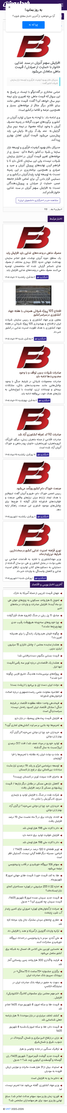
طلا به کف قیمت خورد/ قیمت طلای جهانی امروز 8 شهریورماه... (34, 877)
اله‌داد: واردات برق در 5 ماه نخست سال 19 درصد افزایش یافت (35, 819)
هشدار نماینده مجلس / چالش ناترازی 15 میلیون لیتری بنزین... (35, 647)
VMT (8, 1109)
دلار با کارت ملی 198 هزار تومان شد (41, 828)
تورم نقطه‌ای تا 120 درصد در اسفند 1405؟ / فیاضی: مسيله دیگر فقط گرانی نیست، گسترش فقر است (35, 853)
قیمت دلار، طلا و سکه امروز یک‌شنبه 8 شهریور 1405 (35, 1029)
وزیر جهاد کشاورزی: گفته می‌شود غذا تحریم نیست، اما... (33, 1087)
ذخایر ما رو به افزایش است (45, 1078)
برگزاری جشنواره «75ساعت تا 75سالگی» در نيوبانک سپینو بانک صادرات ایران (38, 973)
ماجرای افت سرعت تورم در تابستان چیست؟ (36, 777)
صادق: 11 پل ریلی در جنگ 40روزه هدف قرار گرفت (33, 615)
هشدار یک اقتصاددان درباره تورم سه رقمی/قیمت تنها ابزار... (34, 665)
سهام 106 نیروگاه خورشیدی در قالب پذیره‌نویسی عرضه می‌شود (35, 866)
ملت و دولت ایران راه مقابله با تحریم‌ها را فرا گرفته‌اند (37, 756)
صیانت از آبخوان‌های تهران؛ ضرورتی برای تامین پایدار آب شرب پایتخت (33, 911)
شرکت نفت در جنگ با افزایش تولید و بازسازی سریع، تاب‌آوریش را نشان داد (36, 797)
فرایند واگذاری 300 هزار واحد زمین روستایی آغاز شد (35, 962)
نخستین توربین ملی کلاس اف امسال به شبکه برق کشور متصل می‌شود (33, 951)
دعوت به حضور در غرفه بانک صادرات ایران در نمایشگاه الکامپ (37, 984)
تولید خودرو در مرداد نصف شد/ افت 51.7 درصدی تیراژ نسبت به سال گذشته (35, 745)
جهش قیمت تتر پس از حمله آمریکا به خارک (36, 593)
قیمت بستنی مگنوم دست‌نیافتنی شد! (38, 656)
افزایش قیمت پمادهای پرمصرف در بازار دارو (37, 718)
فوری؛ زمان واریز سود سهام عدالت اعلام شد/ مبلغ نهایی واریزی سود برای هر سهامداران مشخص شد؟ (33, 1098)
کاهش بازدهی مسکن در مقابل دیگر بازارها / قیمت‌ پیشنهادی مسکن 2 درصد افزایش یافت (34, 786)
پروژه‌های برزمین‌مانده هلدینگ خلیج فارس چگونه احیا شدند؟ (34, 676)
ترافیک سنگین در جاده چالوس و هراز (39, 1049)
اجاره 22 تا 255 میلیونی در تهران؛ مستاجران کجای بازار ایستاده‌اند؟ (34, 888)
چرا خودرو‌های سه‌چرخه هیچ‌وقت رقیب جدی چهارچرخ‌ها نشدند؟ (36, 624)
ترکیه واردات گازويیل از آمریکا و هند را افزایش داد (33, 931)
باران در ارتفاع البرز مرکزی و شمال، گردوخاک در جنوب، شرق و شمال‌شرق (36, 1040)
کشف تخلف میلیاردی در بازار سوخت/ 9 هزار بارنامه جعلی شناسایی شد (33, 1018)
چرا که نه (33, 25)
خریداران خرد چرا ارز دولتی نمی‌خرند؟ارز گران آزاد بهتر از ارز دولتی (36, 734)
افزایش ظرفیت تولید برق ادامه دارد (40, 835)
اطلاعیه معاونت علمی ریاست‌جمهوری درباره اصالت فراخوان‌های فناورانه (33, 694)
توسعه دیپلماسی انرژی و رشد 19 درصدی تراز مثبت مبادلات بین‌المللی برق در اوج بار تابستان (34, 768)
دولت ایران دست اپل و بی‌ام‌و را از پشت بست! (34, 685)
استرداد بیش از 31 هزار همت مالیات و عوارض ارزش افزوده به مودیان (34, 1069)
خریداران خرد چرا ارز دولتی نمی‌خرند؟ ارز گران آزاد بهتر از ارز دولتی (35, 808)
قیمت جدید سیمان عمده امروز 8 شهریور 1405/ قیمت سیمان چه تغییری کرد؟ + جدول (35, 900)
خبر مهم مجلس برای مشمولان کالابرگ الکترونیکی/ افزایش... (34, 995)
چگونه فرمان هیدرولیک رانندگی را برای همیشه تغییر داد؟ (36, 636)
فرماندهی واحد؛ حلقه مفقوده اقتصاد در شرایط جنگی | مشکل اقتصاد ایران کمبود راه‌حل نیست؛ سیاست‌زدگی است (36, 707)
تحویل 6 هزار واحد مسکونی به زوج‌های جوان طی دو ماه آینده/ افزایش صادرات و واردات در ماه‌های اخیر (35, 604)
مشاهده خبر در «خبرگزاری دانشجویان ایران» (38, 200)
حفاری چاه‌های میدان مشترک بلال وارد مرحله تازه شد (34, 922)
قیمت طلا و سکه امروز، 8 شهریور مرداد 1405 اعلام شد (33, 1006)
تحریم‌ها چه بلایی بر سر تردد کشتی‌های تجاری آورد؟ (32, 725)
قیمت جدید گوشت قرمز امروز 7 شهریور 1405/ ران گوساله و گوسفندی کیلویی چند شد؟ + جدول (34, 1058)
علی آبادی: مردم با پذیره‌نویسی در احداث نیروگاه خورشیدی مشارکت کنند (35, 940)
